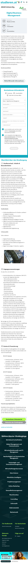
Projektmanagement (14, 482)
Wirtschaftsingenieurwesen (14, 469)
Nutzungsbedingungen (9, 136)
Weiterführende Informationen (14, 81)
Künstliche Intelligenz (14, 477)
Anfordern (14, 148)
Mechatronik (14, 512)
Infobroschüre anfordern (5, 561)
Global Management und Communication (14, 445)
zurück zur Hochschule (6, 427)
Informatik (14, 503)
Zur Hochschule (15, 561)
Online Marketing (14, 486)
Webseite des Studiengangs (14, 422)
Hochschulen (12, 131)
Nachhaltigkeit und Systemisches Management (14, 457)
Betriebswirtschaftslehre (14, 440)
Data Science (14, 473)
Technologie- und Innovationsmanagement (14, 463)
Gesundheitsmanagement (14, 490)
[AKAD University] (23, 8)
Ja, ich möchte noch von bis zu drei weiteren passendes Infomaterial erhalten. (13, 131)
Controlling (14, 499)
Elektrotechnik (14, 508)
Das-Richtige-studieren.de (7, 538)
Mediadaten (17, 526)
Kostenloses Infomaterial (14, 419)
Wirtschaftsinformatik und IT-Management (14, 451)
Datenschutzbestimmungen (11, 138)
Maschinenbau (14, 495)
